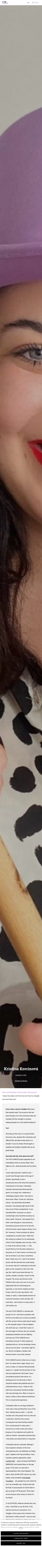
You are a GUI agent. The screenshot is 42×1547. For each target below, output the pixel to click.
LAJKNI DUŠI (10, 1461)
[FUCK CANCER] (5, 2)
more (21, 1528)
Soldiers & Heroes (21, 1081)
